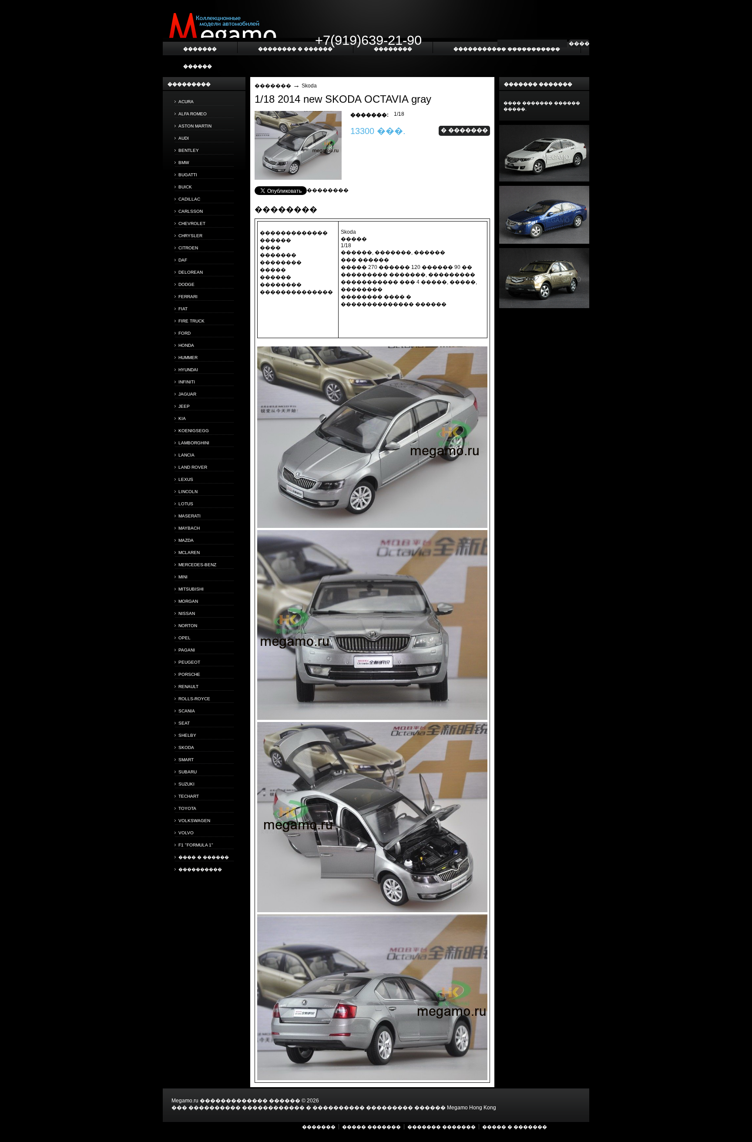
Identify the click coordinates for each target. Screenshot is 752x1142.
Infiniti (186, 382)
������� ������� (441, 1126)
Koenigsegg (193, 430)
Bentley (188, 150)
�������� (328, 190)
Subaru (187, 771)
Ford (184, 333)
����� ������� (371, 1126)
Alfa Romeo (192, 113)
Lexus (185, 479)
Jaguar (187, 394)
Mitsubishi (191, 589)
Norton (187, 625)
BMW (183, 162)
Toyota (187, 808)
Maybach (189, 528)
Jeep (184, 406)
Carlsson (190, 211)
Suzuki (186, 784)
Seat (184, 723)
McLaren (189, 552)
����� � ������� (514, 1126)
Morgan (188, 601)
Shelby (187, 735)
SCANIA (186, 711)
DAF (182, 260)
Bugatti (187, 174)
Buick (185, 187)
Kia (182, 418)
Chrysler (190, 235)
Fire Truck (191, 321)
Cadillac (189, 199)
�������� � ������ (295, 48)
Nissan (186, 613)
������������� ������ (250, 1101)
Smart (186, 759)
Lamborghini (193, 442)
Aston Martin (195, 126)
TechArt (188, 796)
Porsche (189, 674)
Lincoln (188, 491)
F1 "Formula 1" (195, 845)
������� (273, 86)
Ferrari (188, 296)
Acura (186, 101)
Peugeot (189, 662)
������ (197, 66)
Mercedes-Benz (197, 564)
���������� (200, 869)
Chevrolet (191, 223)
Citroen (188, 247)
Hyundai (188, 369)
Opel (184, 637)
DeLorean (190, 272)
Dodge (186, 284)
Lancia (186, 455)
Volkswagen (194, 820)
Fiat (183, 308)
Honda (186, 345)
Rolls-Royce (194, 698)
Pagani (186, 650)
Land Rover (192, 467)
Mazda (186, 540)
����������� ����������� (506, 48)
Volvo (186, 832)
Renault (188, 686)
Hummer (188, 357)
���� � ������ (203, 857)
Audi (183, 138)
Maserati (189, 516)
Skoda (186, 747)
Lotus (185, 503)
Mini (183, 576)
